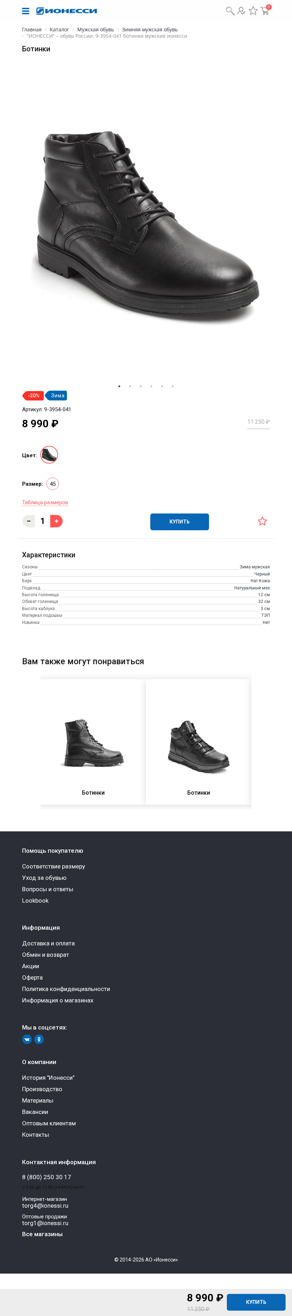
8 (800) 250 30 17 (46, 1177)
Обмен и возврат (45, 954)
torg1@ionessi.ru (45, 1223)
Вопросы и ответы (47, 889)
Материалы (37, 1100)
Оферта (32, 977)
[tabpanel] (146, 224)
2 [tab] (130, 386)
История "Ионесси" (48, 1077)
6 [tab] (172, 386)
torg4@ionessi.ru (45, 1205)
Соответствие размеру (53, 866)
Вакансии (35, 1111)
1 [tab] (119, 386)
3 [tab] (140, 386)
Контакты (35, 1134)
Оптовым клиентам (49, 1123)
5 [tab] (162, 386)
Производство (42, 1089)
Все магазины (42, 1234)
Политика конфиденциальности (66, 988)
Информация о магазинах (57, 1000)
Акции (30, 966)
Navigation (25, 11)
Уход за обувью (44, 877)
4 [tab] (151, 386)
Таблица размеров (45, 502)
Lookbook (35, 900)
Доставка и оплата (48, 943)
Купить (256, 1302)
